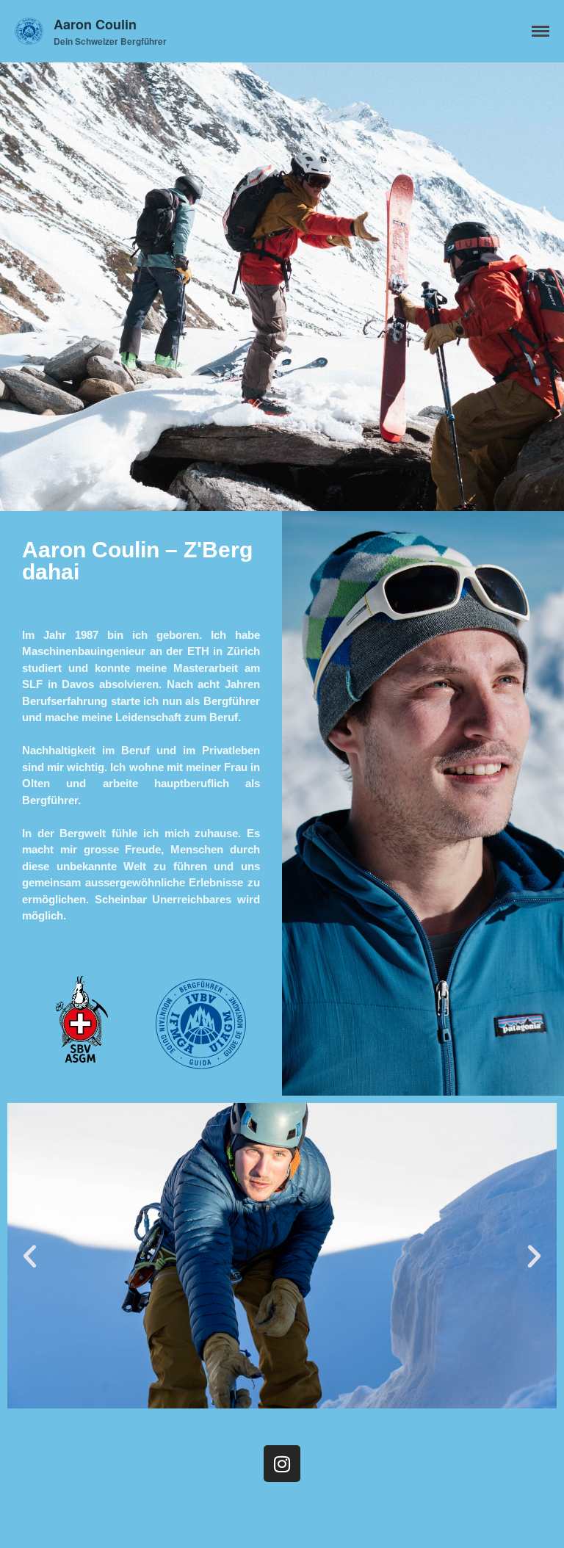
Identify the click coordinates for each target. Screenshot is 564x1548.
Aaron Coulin (95, 24)
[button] (30, 1256)
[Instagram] (282, 1463)
